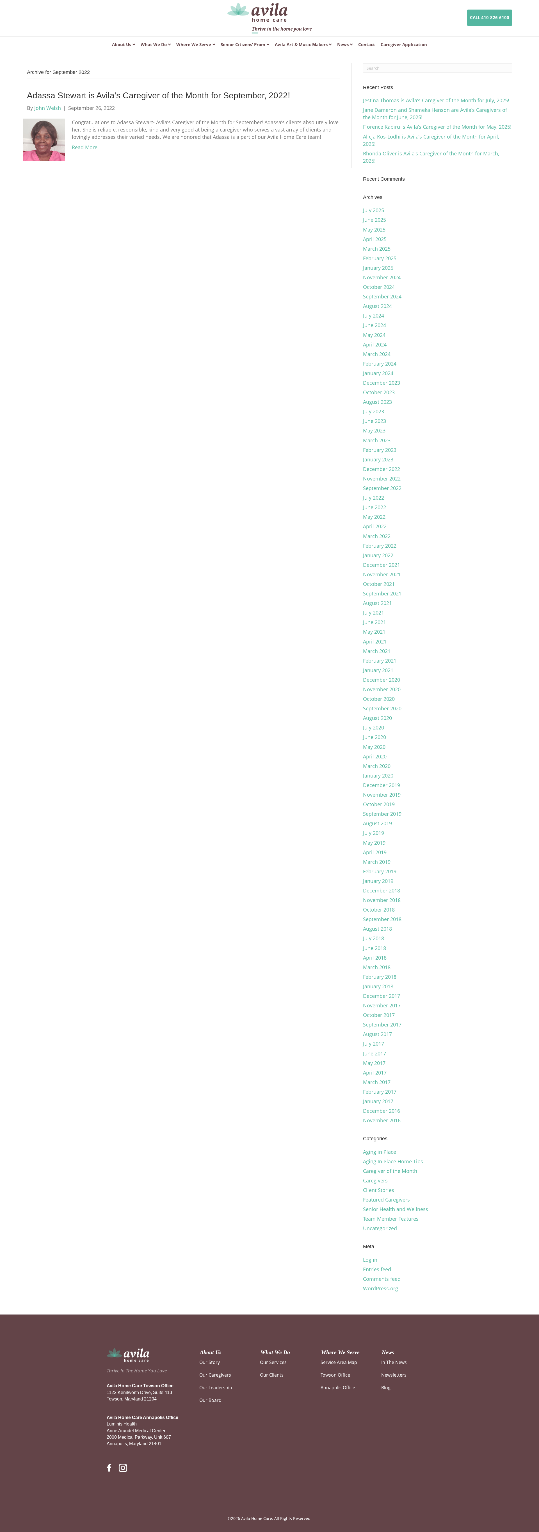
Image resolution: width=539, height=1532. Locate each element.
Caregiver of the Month (390, 1171)
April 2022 (375, 526)
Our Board (210, 1400)
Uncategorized (380, 1228)
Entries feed (377, 1269)
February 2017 (379, 1091)
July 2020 (373, 727)
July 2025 (373, 210)
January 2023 (378, 459)
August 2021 (377, 603)
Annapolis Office (338, 1387)
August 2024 (377, 306)
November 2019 (382, 794)
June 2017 (374, 1053)
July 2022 (373, 497)
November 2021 (382, 574)
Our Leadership (215, 1387)
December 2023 (381, 382)
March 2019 (376, 861)
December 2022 (381, 469)
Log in (370, 1259)
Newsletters (393, 1375)
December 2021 (381, 564)
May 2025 (374, 229)
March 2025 (376, 248)
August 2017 (377, 1034)
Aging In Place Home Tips (393, 1161)
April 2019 (375, 852)
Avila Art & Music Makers (301, 44)
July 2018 (373, 938)
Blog (385, 1387)
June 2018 (374, 948)
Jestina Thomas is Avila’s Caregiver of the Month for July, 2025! (436, 100)
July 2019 (373, 833)
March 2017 (376, 1082)
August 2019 (377, 823)
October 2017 (379, 1015)
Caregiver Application (404, 44)
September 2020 (382, 708)
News (343, 44)
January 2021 (378, 670)
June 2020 (374, 737)
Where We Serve (193, 44)
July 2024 (373, 315)
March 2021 (376, 651)
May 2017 (374, 1063)
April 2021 (375, 641)
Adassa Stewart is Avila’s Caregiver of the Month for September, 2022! (158, 95)
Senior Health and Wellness (395, 1209)
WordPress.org (380, 1288)
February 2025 (379, 258)
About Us (121, 44)
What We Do (154, 44)
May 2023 (374, 430)
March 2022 (376, 536)
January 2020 (378, 775)
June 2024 (374, 325)
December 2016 (381, 1110)
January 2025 (378, 267)
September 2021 (382, 593)
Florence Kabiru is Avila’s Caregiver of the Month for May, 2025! (437, 126)
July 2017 (373, 1043)
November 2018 (382, 900)
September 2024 (382, 296)
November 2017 (382, 1005)
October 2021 (379, 584)
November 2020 (382, 689)
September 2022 (382, 488)
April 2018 (375, 957)
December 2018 (381, 890)
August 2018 (377, 928)
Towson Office (335, 1375)
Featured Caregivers (386, 1199)
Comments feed (382, 1278)
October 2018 (379, 909)
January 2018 (378, 986)
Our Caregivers (215, 1375)
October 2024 (379, 287)
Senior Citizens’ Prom (243, 44)
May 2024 (374, 335)
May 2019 (374, 842)
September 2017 (382, 1024)
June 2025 (374, 219)
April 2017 (375, 1072)
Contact (366, 44)
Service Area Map (339, 1362)
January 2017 (378, 1101)
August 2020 (377, 718)
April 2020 (375, 756)
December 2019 (381, 785)
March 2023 (376, 440)
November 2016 (382, 1120)
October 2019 (379, 804)
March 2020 (376, 766)
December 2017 (381, 995)
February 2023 (379, 450)
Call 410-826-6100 (489, 17)
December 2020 (381, 679)
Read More (84, 147)
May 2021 (374, 631)
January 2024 (378, 373)
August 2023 (377, 401)
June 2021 (374, 622)
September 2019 (382, 813)
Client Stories (378, 1190)
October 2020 (379, 698)
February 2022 (379, 545)
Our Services (273, 1362)
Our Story (209, 1362)
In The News (394, 1362)
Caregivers (375, 1180)
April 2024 (375, 344)
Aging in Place (379, 1151)
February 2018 (379, 976)
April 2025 (375, 239)
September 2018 (382, 919)
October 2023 (379, 392)
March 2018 (376, 967)
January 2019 (378, 881)
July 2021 (373, 612)
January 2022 (378, 555)
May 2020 (374, 747)
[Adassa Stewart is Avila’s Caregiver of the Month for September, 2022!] (44, 139)
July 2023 (373, 411)
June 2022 (374, 507)
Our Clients (272, 1375)
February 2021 (379, 660)
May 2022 (374, 516)
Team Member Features (391, 1218)
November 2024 (382, 277)
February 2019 (379, 871)
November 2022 (382, 478)
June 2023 (374, 421)
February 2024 (379, 363)
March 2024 (376, 354)
